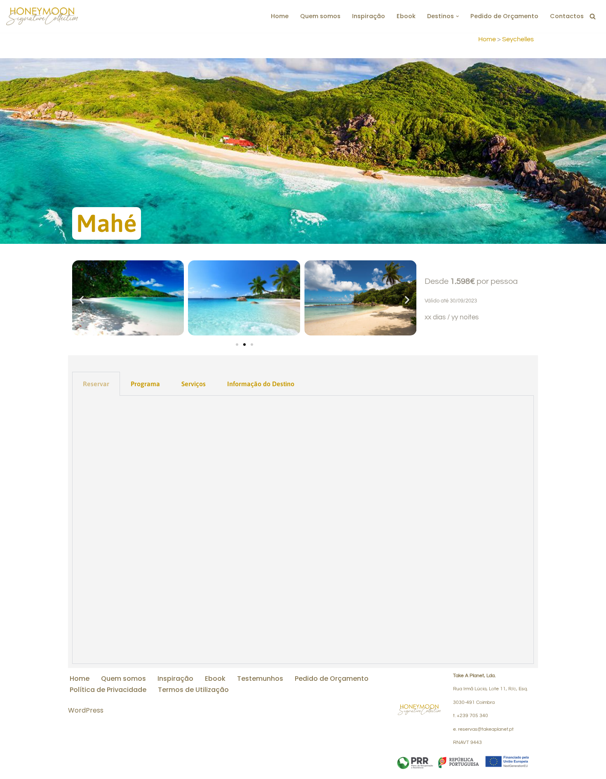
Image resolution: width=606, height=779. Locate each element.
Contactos (567, 16)
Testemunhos (260, 678)
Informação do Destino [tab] (260, 383)
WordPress (85, 710)
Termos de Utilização (193, 689)
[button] (457, 16)
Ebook (406, 16)
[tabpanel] (303, 530)
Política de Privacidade (108, 689)
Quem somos (320, 16)
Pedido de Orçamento (504, 16)
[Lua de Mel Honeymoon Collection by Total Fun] (42, 16)
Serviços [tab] (193, 383)
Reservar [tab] (96, 383)
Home (280, 16)
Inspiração (368, 16)
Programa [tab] (145, 383)
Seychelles (518, 39)
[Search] (593, 16)
